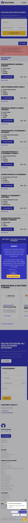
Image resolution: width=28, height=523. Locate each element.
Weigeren (13, 273)
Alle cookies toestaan (13, 276)
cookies (23, 261)
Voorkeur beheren (12, 269)
